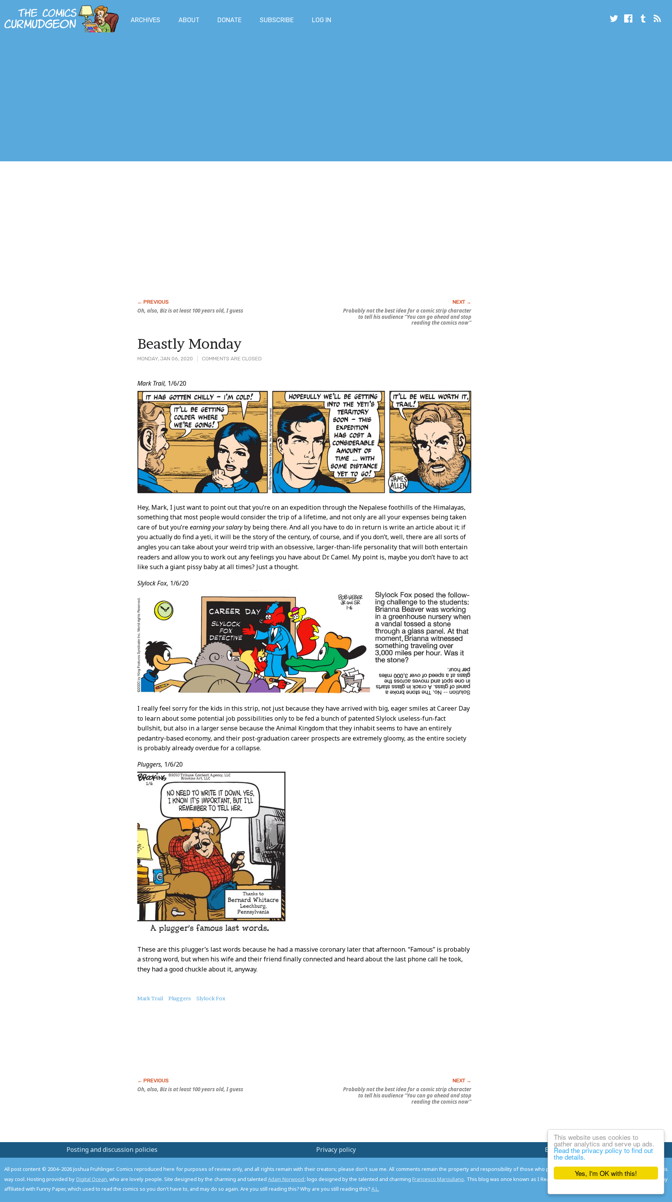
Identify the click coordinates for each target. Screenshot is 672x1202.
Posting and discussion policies (112, 1149)
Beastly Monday (189, 343)
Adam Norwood (286, 1179)
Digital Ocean (91, 1179)
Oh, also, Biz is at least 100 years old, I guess (190, 310)
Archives (145, 20)
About (189, 20)
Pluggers (179, 998)
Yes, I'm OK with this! (606, 1173)
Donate (229, 20)
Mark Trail (150, 998)
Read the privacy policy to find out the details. (603, 1153)
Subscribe (277, 20)
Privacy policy (336, 1149)
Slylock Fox (211, 998)
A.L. (375, 1188)
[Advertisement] (141, 98)
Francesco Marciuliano (438, 1179)
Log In (321, 20)
